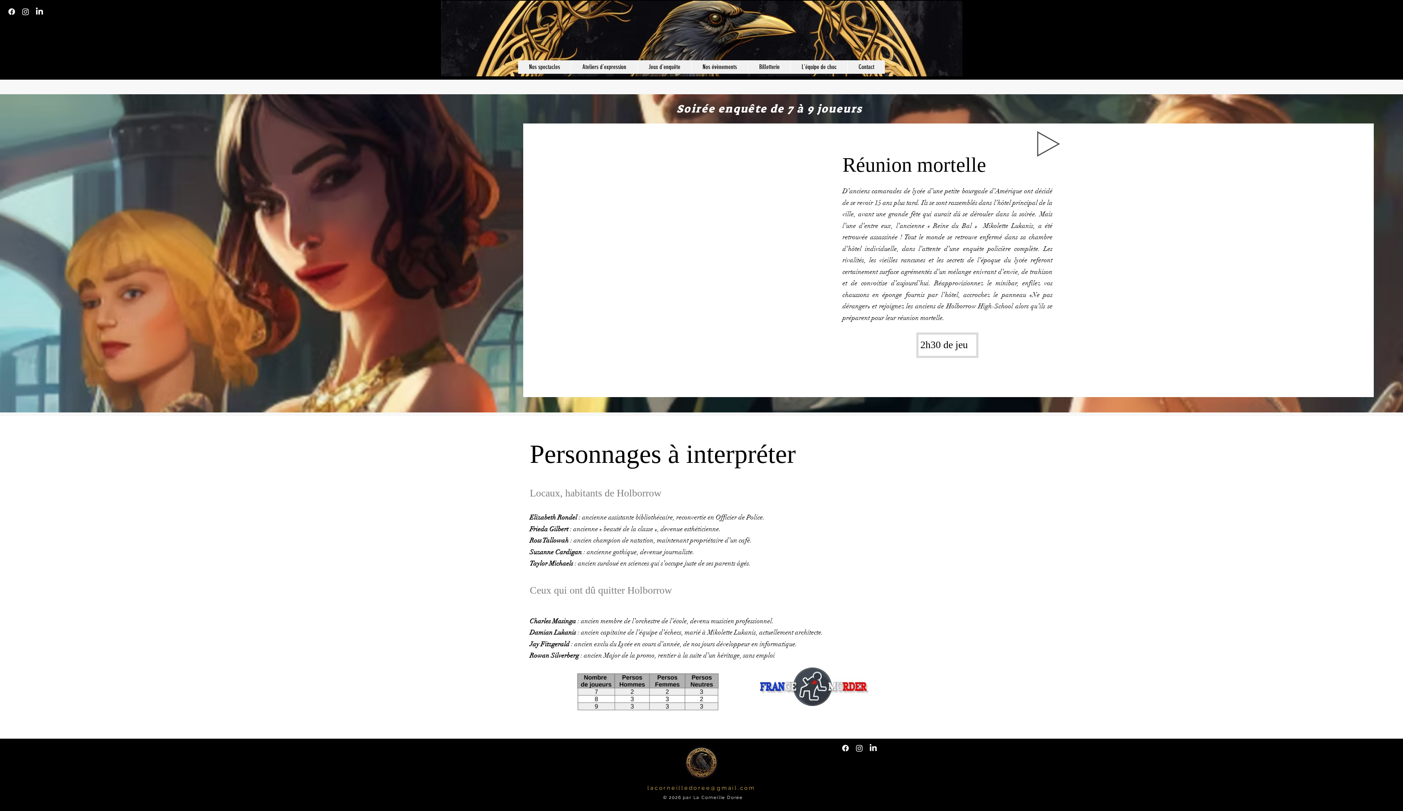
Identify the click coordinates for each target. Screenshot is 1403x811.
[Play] (1048, 144)
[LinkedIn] (39, 11)
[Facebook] (11, 11)
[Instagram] (25, 11)
